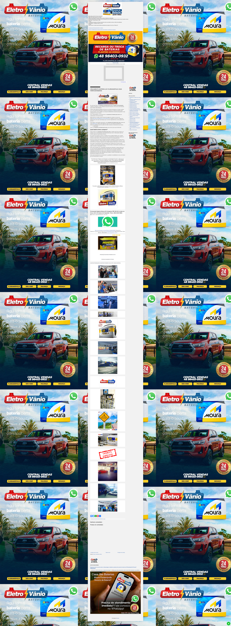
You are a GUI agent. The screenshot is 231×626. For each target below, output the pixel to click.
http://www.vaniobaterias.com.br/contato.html (101, 118)
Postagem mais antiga (121, 552)
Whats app (95, 123)
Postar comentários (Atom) (97, 554)
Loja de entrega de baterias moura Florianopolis (134, 126)
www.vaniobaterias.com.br (112, 162)
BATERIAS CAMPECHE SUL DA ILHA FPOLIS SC (135, 100)
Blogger (118, 618)
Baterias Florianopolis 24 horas (135, 124)
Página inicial (108, 552)
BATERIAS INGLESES (133, 107)
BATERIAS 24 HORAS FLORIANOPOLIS (133, 102)
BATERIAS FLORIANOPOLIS (134, 103)
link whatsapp (228, 623)
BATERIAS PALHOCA (133, 106)
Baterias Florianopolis (133, 129)
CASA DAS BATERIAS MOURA (135, 108)
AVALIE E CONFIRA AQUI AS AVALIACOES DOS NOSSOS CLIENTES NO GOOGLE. (102, 29)
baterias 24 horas (132, 121)
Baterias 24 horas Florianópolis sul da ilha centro (135, 118)
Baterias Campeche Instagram (135, 114)
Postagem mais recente (94, 552)
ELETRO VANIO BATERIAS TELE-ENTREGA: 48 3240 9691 (135, 110)
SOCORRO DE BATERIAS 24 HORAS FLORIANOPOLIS (134, 123)
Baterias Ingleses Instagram (134, 113)
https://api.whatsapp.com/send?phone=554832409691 (105, 230)
